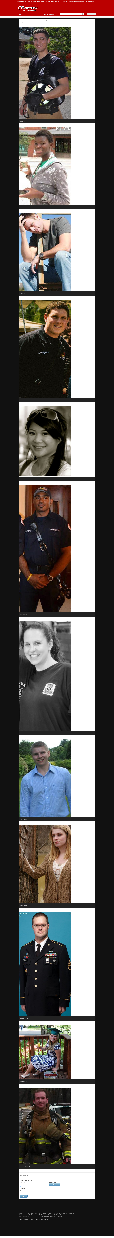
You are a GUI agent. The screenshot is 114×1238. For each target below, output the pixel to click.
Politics (39, 1213)
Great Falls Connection (89, 1)
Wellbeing (63, 1213)
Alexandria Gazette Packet (22, 1)
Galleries (26, 20)
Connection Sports (88, 2)
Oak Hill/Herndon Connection (41, 2)
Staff (29, 1214)
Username (22, 1182)
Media (46, 17)
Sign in (19, 14)
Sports (33, 17)
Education (44, 1213)
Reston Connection (59, 2)
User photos (46, 20)
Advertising (32, 1214)
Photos (20, 20)
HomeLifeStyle (57, 1213)
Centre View (47, 1)
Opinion (36, 1213)
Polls (42, 17)
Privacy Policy (50, 1214)
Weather (38, 17)
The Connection (28, 10)
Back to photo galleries (23, 22)
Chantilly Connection (55, 1)
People (72, 1213)
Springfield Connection (68, 2)
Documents (40, 20)
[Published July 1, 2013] (57, 73)
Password (24, 1191)
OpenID (55, 1185)
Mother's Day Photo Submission (56, 1216)
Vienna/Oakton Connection (79, 2)
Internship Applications (44, 1216)
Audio (35, 20)
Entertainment (50, 1213)
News (24, 17)
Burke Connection (40, 1)
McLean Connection (21, 2)
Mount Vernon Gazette (30, 2)
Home (20, 17)
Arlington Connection (32, 1)
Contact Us (62, 17)
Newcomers (68, 1213)
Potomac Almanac (51, 2)
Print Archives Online (53, 17)
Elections (29, 17)
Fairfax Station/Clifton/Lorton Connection (76, 1)
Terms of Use (44, 1214)
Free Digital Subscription (33, 1216)
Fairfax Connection (63, 1)
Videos (30, 20)
